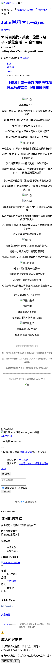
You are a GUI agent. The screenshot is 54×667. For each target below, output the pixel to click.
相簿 (9, 64)
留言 (29, 452)
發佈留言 (6, 491)
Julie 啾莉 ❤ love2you (23, 22)
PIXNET (13, 624)
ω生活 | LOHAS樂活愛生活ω (33, 463)
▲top (3, 468)
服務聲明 (31, 627)
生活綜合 (24, 58)
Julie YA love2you (7, 606)
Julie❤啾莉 (6, 436)
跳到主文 (5, 30)
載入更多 (6, 474)
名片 (9, 70)
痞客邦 (23, 452)
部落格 (10, 67)
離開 (16, 661)
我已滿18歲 (7, 661)
